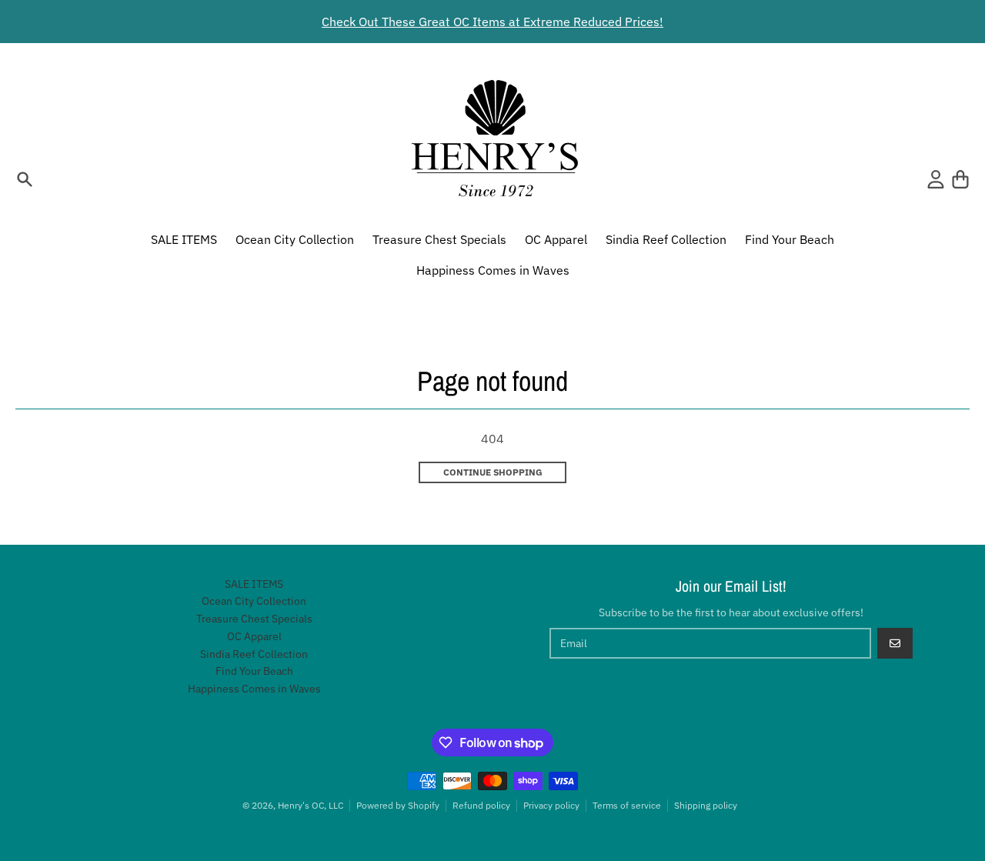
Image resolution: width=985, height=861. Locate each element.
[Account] (936, 179)
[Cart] (960, 179)
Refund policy (481, 805)
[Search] (24, 179)
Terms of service (627, 805)
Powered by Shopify (397, 805)
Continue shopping (493, 472)
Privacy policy (551, 805)
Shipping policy (705, 805)
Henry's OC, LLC (310, 805)
